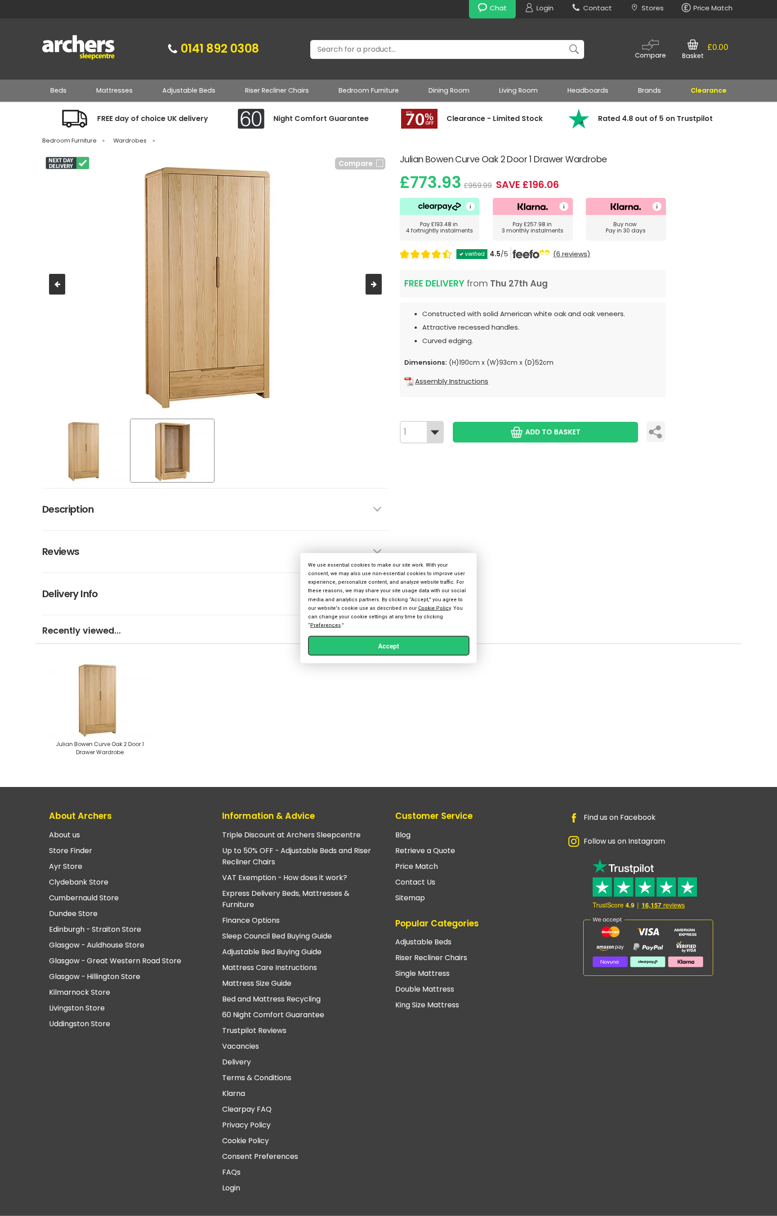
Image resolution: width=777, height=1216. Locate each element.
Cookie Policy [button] (434, 608)
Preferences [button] (325, 625)
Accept (388, 646)
